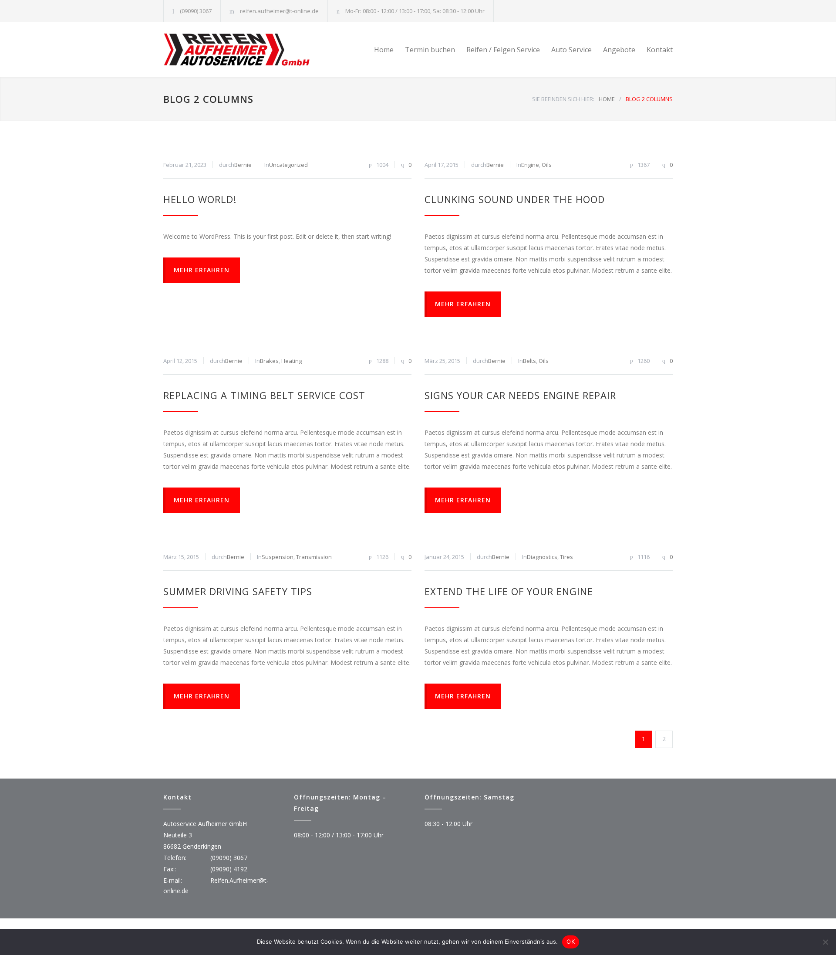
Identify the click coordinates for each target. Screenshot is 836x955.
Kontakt (660, 49)
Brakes (269, 361)
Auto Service (571, 49)
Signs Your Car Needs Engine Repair (520, 395)
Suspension (277, 557)
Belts (529, 361)
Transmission (314, 557)
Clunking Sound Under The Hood (515, 199)
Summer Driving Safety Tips (237, 591)
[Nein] (825, 942)
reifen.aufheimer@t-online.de (279, 11)
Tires (566, 557)
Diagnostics (542, 557)
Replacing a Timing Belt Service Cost (264, 395)
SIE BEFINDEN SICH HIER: (563, 99)
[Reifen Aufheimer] (243, 49)
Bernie (243, 165)
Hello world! (199, 199)
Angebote (619, 49)
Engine (530, 165)
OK (570, 941)
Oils (547, 165)
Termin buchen (430, 49)
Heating (291, 361)
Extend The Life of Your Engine (509, 591)
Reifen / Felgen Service (503, 49)
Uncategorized (288, 165)
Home (384, 49)
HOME (607, 99)
